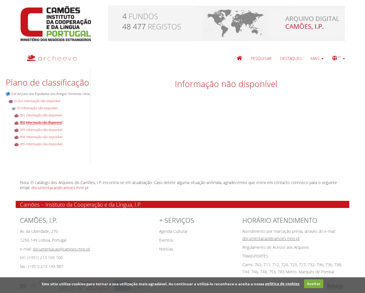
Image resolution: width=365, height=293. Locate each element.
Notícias (166, 249)
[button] (317, 58)
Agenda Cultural (173, 231)
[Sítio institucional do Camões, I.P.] (56, 23)
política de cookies (282, 283)
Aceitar (314, 283)
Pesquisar (261, 58)
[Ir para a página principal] (48, 57)
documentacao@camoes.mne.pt (60, 187)
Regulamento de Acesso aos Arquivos (275, 247)
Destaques (291, 58)
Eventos (166, 240)
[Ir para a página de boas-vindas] (239, 58)
